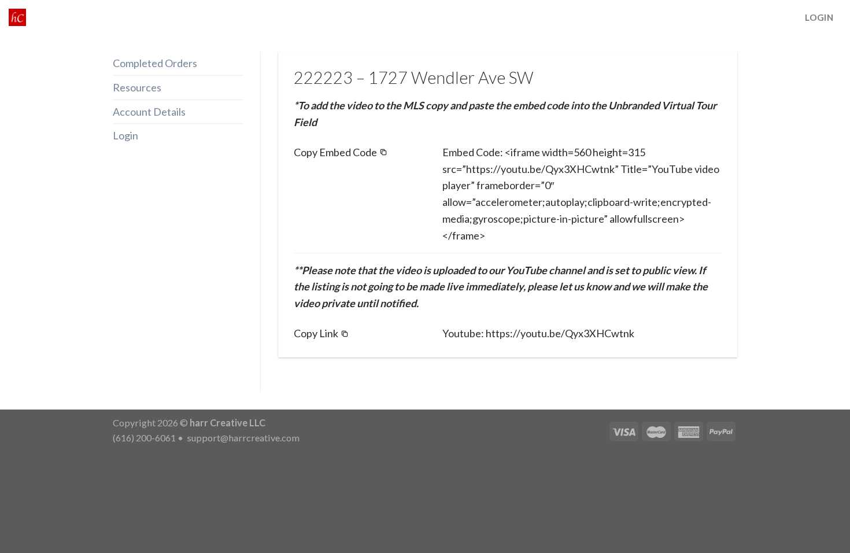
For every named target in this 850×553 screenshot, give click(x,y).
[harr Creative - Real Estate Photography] (17, 17)
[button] (340, 152)
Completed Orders (155, 63)
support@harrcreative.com (242, 437)
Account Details (149, 111)
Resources (137, 87)
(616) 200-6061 (144, 437)
